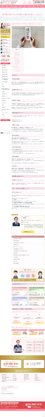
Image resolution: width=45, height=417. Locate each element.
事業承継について (37, 378)
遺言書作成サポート (17, 244)
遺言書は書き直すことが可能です (19, 242)
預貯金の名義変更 (4, 378)
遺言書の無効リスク (17, 54)
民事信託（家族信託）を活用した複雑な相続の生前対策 (5, 89)
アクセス (14, 374)
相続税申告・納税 (26, 377)
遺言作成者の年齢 (16, 240)
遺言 (24, 380)
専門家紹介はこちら (27, 231)
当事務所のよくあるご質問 (5, 98)
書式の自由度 (16, 60)
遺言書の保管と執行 (17, 259)
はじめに (14, 51)
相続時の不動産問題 (5, 74)
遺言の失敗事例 (16, 263)
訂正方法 (16, 64)
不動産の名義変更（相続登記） (6, 377)
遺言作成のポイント (16, 57)
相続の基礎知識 (4, 65)
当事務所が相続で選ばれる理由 (5, 110)
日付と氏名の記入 (17, 61)
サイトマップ (14, 377)
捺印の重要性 (16, 63)
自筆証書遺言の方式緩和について (19, 238)
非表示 (18, 49)
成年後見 (3, 86)
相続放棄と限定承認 (5, 76)
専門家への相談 (17, 55)
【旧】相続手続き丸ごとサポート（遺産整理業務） (5, 79)
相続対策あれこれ (37, 377)
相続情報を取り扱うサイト (38, 380)
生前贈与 (3, 91)
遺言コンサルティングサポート (18, 246)
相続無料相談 (4, 100)
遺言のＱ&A (15, 261)
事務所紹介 (3, 107)
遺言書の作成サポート (16, 66)
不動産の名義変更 (26, 374)
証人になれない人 (17, 71)
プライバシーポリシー (5, 112)
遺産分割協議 (4, 67)
